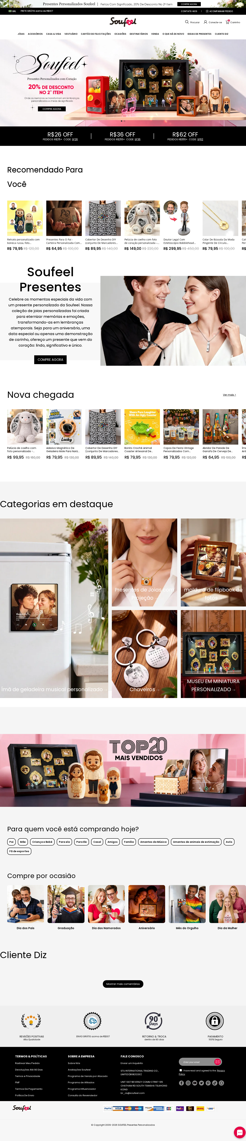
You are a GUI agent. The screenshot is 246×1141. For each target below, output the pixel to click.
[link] (21, 33)
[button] (192, 22)
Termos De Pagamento (29, 1089)
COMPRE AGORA (50, 359)
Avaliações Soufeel (79, 1069)
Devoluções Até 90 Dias (29, 1069)
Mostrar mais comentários (123, 984)
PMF (17, 1082)
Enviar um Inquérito (132, 1063)
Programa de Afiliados (81, 1082)
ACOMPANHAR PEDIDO (221, 11)
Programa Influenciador (82, 1089)
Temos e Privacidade (27, 1076)
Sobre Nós (74, 1063)
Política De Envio (24, 1095)
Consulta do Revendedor (82, 1095)
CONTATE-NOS (189, 11)
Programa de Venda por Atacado (88, 1076)
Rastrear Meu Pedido (27, 1063)
